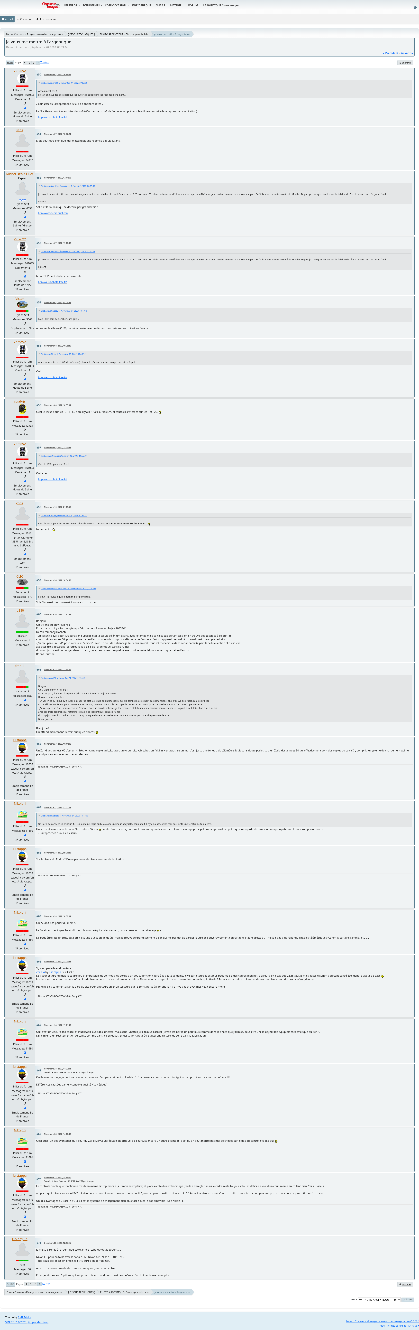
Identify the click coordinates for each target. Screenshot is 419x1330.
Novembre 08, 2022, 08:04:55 (57, 302)
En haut (10, 1284)
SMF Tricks (24, 1317)
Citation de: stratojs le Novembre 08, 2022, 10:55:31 (64, 456)
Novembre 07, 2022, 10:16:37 (57, 74)
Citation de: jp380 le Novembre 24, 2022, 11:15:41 (63, 678)
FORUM (193, 5)
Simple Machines (37, 1322)
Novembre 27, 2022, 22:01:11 (57, 807)
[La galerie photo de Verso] (25, 108)
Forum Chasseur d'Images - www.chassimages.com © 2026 (382, 1321)
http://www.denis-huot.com (53, 213)
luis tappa (55, 972)
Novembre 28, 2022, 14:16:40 (57, 1134)
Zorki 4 (40, 972)
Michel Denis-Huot (19, 174)
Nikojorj (20, 803)
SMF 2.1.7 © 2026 (15, 1322)
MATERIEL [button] (177, 5)
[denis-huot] (25, 217)
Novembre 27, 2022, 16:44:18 (57, 744)
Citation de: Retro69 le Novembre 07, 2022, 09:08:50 (64, 83)
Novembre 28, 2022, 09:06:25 (57, 853)
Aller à (354, 1299)
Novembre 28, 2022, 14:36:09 (57, 1177)
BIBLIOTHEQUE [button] (141, 5)
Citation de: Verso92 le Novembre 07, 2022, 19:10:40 (64, 310)
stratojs (19, 401)
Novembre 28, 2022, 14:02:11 (57, 1069)
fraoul (19, 666)
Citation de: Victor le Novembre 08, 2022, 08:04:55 (63, 354)
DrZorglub (19, 1239)
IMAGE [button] (161, 5)
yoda (19, 503)
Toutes (44, 62)
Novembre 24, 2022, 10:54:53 (57, 580)
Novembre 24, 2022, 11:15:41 (57, 614)
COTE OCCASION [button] (116, 5)
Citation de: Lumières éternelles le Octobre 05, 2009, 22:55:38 (68, 186)
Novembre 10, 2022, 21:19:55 (57, 507)
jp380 (20, 610)
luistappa (20, 740)
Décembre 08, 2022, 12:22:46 (57, 1243)
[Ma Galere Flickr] (25, 781)
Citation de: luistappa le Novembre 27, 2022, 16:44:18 (64, 815)
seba (19, 130)
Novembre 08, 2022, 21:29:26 (57, 447)
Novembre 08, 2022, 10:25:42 (57, 346)
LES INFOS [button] (71, 5)
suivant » (407, 53)
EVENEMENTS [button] (91, 5)
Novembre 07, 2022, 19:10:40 (57, 243)
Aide (382, 1325)
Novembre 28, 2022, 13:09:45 (57, 961)
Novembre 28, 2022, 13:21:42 (57, 1025)
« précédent (390, 53)
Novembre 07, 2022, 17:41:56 (57, 178)
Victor (19, 298)
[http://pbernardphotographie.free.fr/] (25, 554)
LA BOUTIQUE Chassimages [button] (221, 5)
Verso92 (20, 70)
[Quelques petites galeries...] (25, 835)
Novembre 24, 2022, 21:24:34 (57, 669)
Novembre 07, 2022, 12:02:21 (57, 134)
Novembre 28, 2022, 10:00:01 (57, 916)
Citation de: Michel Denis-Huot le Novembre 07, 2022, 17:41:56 (68, 588)
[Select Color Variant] (415, 7)
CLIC (19, 576)
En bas (10, 62)
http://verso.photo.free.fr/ (52, 117)
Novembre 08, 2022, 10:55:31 (57, 405)
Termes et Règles (396, 1325)
